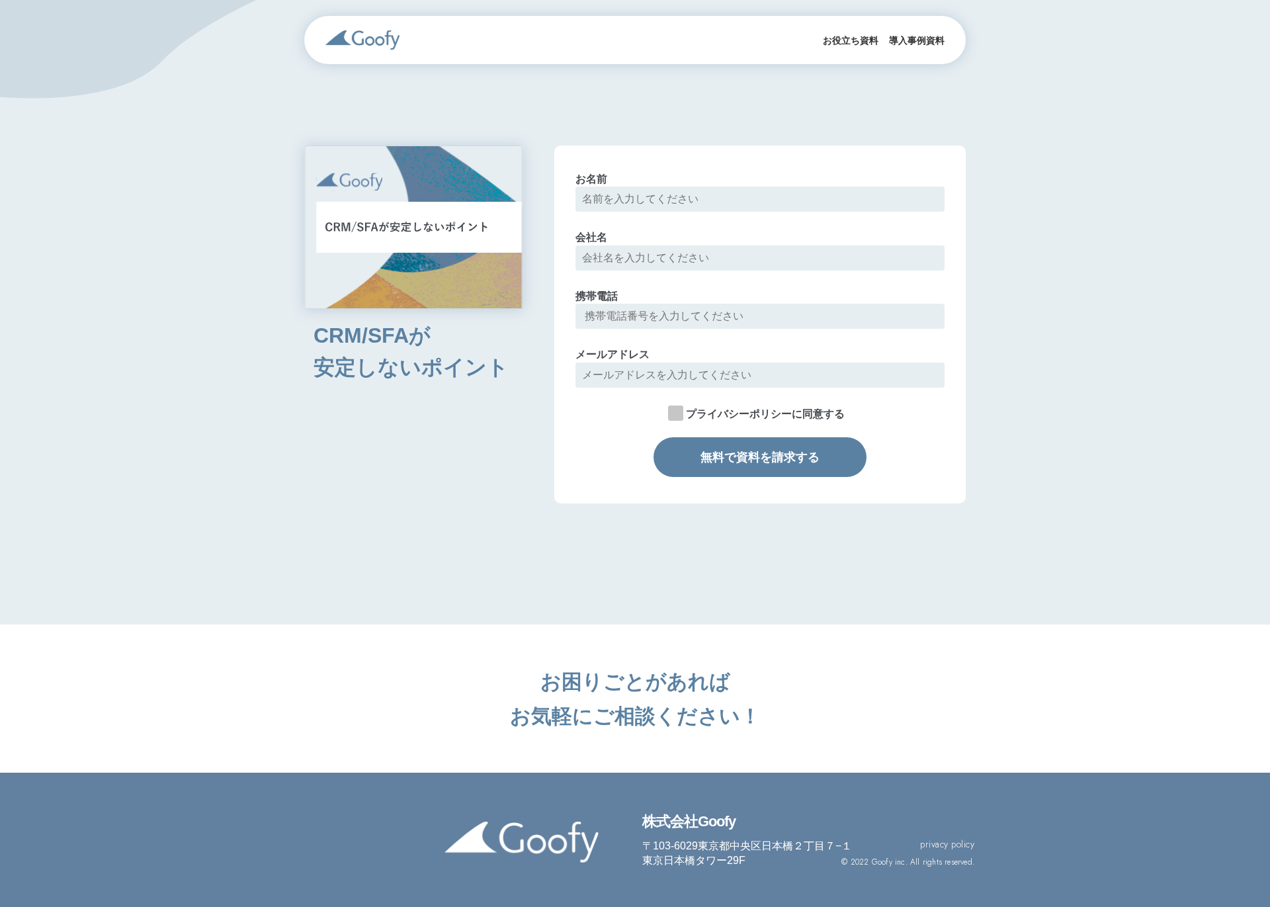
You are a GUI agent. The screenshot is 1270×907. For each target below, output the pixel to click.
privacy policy (947, 844)
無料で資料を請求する (760, 457)
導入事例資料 (917, 40)
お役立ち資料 (850, 40)
